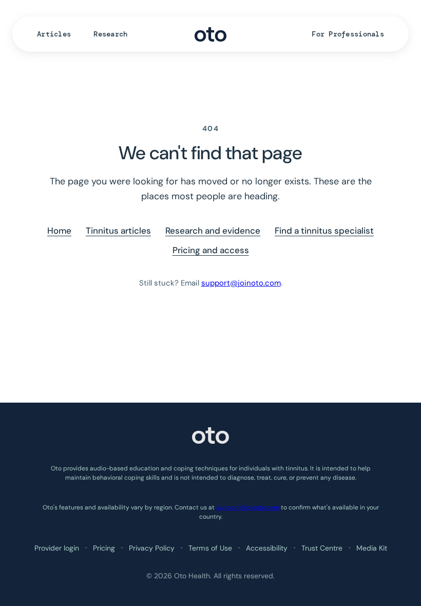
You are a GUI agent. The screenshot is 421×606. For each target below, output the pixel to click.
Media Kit (371, 548)
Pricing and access (211, 250)
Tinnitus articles (118, 230)
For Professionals (348, 34)
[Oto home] (210, 34)
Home (59, 230)
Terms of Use (210, 548)
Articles (54, 34)
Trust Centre (321, 548)
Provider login (56, 548)
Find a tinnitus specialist (324, 230)
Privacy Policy (152, 548)
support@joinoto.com (241, 283)
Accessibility (267, 548)
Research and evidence (212, 230)
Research (110, 34)
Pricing (104, 548)
